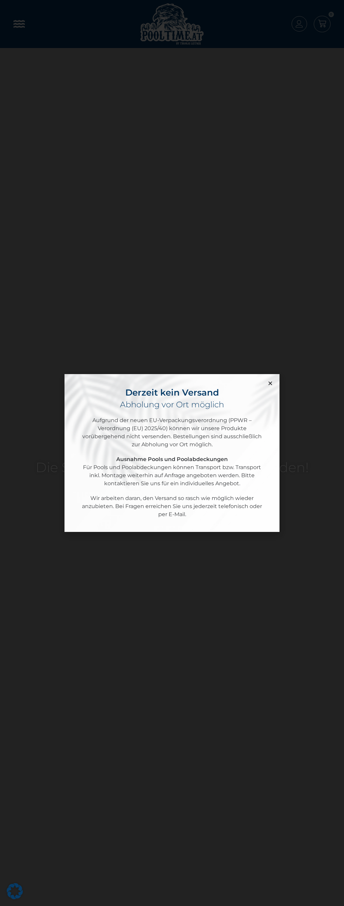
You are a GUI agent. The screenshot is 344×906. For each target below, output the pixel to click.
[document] (172, 453)
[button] (270, 383)
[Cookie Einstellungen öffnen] (15, 898)
